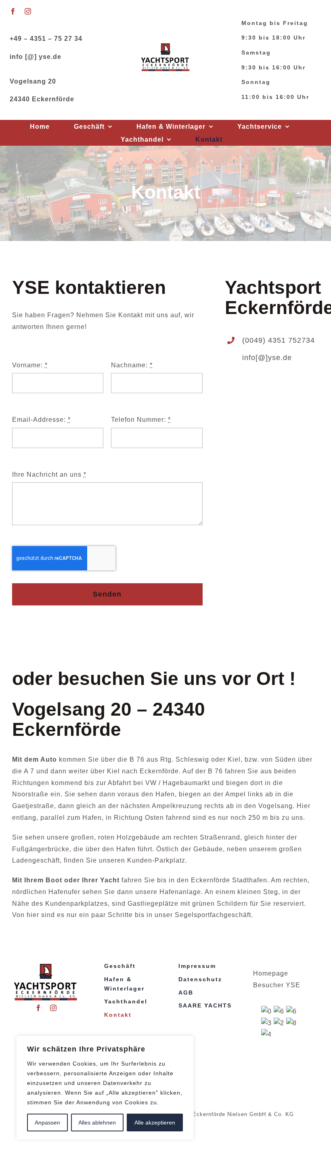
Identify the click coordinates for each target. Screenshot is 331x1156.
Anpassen (47, 1122)
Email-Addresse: (41, 419)
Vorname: (30, 365)
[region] (105, 1088)
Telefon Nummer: (141, 419)
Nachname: (132, 365)
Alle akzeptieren (154, 1122)
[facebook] (13, 11)
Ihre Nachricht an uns (49, 474)
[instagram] (28, 11)
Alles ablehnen (97, 1122)
